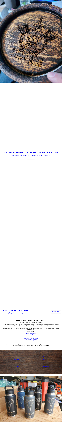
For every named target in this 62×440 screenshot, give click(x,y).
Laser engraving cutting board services (31, 338)
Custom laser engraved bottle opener (31, 339)
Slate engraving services (31, 337)
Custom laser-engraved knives (31, 340)
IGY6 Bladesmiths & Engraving (53, 9)
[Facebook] (2, 8)
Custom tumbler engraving (31, 333)
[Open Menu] (60, 3)
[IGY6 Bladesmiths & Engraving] (29, 3)
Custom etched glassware (31, 334)
